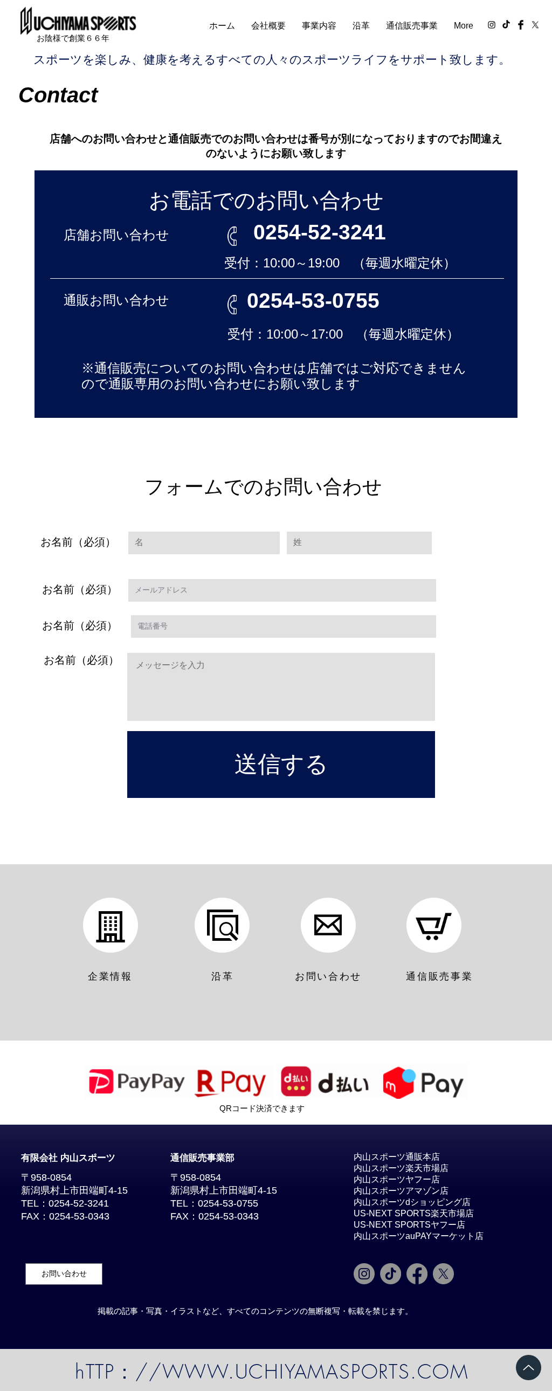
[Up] (528, 1367)
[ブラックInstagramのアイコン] (491, 25)
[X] (535, 25)
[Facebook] (416, 1273)
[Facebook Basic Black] (521, 25)
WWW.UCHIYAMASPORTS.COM (315, 1372)
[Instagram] (364, 1273)
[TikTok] (506, 25)
